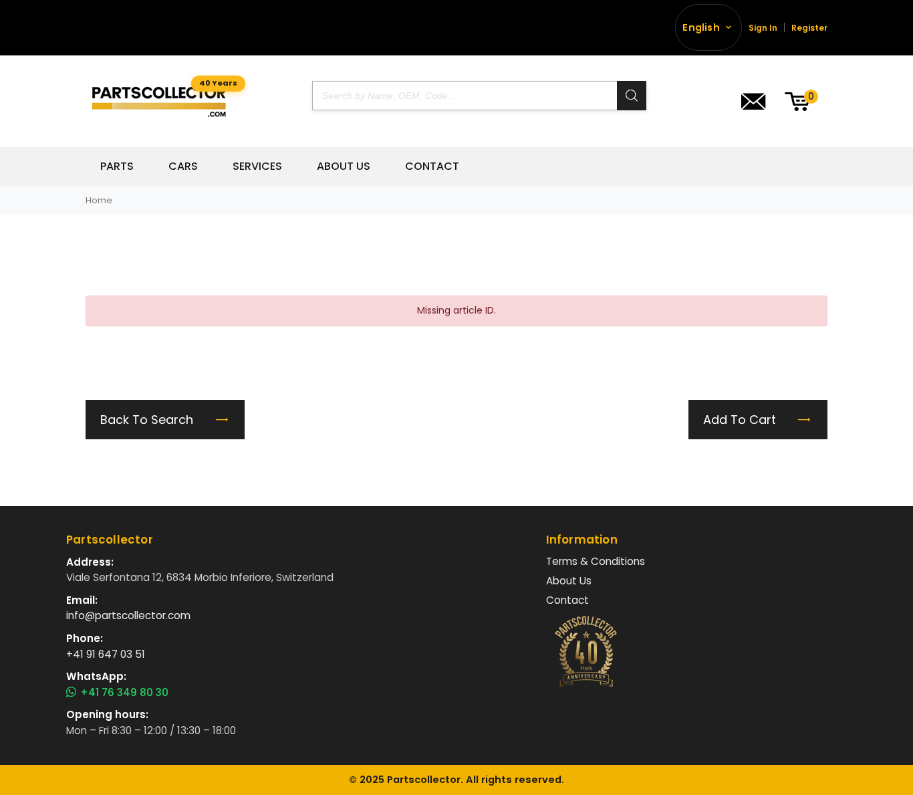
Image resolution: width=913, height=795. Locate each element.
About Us (343, 166)
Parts (117, 166)
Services (257, 166)
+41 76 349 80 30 (124, 693)
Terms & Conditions (595, 561)
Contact (432, 166)
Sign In (763, 27)
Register (809, 27)
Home (99, 200)
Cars (183, 166)
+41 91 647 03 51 (105, 654)
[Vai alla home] (159, 101)
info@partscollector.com (128, 615)
